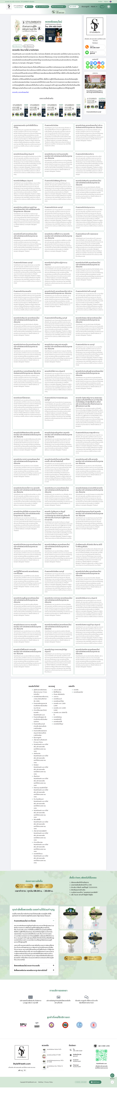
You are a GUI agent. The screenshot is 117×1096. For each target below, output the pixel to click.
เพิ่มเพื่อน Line (93, 52)
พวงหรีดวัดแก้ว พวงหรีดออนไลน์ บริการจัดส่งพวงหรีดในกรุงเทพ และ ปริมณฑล (58, 292)
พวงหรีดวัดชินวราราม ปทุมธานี (86, 598)
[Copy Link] (102, 67)
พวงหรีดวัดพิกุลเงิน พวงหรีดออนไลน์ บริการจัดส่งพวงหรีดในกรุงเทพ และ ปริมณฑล (88, 182)
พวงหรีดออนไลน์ (18, 7)
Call (57, 11)
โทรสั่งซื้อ (22, 885)
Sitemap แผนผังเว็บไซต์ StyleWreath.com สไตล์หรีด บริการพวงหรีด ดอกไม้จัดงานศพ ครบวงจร (41, 792)
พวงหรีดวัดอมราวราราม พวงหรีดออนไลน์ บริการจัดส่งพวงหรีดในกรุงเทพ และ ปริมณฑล (27, 626)
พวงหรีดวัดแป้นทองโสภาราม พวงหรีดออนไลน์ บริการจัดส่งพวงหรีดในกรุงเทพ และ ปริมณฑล (27, 490)
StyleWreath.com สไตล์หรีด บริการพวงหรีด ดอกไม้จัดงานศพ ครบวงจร (41, 747)
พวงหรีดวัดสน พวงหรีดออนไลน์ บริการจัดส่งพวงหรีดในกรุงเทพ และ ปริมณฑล (89, 126)
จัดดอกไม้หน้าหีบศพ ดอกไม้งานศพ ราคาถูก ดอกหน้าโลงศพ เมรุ (95, 91)
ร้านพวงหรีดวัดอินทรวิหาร (85, 154)
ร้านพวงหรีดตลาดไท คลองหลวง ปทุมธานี (87, 235)
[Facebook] (91, 63)
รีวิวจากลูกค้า (85, 7)
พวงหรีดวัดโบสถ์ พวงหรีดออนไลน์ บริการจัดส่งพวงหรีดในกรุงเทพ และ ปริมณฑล (26, 236)
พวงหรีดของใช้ (58, 722)
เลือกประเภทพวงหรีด (57, 7)
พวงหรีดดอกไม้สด (59, 701)
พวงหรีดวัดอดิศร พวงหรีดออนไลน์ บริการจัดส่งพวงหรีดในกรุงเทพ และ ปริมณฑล (88, 651)
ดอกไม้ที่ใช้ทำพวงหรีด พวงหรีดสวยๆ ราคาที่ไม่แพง (26, 572)
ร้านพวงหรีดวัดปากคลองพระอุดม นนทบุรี (56, 398)
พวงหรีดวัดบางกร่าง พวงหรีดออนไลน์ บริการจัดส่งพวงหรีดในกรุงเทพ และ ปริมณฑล (27, 461)
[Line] (87, 63)
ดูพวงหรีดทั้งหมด (43, 7)
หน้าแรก (30, 7)
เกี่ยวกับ (93, 7)
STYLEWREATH (18, 6)
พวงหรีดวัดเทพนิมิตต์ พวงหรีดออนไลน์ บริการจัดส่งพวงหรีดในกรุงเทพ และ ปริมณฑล (58, 626)
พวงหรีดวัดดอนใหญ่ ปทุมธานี (24, 154)
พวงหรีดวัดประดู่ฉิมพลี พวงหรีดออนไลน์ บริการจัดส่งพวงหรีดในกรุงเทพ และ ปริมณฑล (89, 373)
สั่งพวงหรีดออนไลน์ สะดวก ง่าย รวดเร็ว (27, 965)
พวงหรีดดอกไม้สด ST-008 (54, 1055)
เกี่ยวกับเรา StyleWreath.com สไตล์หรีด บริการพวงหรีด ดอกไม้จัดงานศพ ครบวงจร (41, 780)
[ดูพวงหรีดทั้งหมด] (37, 7)
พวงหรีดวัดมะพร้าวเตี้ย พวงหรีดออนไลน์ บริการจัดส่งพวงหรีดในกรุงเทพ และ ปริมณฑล (89, 461)
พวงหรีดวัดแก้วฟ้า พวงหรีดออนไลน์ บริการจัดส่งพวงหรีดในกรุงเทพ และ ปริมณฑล (88, 264)
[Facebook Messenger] (95, 63)
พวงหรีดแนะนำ (58, 699)
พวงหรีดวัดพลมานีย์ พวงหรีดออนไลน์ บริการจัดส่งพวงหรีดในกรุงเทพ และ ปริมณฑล (88, 320)
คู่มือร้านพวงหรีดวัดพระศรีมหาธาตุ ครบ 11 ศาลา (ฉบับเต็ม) (40, 692)
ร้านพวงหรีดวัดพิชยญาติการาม (55, 180)
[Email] (91, 67)
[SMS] (95, 67)
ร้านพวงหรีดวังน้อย (51, 125)
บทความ (56, 697)
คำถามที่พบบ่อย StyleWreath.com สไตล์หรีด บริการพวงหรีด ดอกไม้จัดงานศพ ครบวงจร (41, 846)
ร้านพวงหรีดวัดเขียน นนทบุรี (54, 571)
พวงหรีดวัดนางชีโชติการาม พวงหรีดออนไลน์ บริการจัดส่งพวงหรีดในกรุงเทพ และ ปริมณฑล (58, 236)
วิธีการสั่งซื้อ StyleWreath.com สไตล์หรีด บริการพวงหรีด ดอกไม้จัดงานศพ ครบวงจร (41, 824)
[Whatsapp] (87, 67)
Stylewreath (77, 1061)
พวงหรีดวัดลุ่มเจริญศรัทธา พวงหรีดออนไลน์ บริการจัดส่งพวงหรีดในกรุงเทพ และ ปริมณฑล (58, 434)
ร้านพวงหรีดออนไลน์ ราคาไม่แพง (25, 921)
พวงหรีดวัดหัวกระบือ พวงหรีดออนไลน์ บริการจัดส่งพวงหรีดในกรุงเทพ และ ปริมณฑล (27, 346)
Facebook (75, 1060)
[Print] (99, 67)
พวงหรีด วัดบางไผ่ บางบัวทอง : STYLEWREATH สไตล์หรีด (19, 2)
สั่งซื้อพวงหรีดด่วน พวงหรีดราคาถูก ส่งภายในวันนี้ (30, 970)
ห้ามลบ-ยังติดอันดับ (59, 694)
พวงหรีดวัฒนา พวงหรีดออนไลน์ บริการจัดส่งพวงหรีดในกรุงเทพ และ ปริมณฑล (27, 372)
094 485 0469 (60, 12)
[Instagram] (99, 63)
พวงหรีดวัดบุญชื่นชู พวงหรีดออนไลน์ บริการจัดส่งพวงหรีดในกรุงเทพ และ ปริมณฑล (26, 600)
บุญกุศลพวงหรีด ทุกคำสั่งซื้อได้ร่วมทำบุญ (26, 126)
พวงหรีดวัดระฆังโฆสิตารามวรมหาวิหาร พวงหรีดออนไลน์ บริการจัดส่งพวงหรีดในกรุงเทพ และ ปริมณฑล (27, 513)
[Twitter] (102, 63)
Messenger (76, 1065)
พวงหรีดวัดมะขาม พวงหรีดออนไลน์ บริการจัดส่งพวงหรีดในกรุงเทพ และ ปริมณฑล (57, 490)
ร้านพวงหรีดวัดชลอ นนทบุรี (23, 262)
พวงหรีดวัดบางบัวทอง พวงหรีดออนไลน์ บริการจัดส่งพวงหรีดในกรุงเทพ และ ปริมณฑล (58, 600)
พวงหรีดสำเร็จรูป (58, 724)
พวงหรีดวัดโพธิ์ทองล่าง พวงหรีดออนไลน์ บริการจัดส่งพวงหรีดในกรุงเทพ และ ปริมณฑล (27, 651)
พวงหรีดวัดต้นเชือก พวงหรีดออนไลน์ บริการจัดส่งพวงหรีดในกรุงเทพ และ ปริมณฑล (88, 573)
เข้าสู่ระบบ (106, 1)
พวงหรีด (15, 92)
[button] (34, 921)
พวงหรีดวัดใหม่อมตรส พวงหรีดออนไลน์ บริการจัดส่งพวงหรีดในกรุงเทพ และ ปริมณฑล (27, 546)
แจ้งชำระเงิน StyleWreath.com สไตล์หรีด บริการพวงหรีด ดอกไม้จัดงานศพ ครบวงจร (41, 758)
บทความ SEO (57, 690)
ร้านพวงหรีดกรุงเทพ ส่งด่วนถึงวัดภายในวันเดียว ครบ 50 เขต (40, 705)
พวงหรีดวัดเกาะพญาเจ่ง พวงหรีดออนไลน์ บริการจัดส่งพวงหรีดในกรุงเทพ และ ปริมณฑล (58, 346)
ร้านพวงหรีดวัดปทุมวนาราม (85, 207)
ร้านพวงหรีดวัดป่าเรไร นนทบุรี (86, 291)
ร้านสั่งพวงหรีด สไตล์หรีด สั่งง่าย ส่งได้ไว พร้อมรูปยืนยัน (89, 545)
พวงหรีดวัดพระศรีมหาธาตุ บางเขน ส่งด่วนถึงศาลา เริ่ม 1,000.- (41, 699)
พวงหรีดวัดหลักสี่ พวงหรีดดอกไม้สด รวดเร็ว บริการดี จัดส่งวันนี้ (57, 460)
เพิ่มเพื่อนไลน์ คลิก (77, 1054)
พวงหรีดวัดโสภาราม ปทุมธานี (55, 371)
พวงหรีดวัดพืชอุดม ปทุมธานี (23, 180)
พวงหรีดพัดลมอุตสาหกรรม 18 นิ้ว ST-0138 (55, 1061)
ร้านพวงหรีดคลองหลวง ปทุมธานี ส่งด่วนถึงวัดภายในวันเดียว (40, 733)
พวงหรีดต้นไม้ (57, 719)
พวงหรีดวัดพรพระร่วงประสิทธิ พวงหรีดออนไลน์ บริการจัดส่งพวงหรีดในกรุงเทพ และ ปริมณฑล (89, 490)
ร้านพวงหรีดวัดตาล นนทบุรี (85, 344)
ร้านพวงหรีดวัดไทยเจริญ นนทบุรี (56, 318)
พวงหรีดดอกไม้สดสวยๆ (22, 397)
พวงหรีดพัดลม (58, 717)
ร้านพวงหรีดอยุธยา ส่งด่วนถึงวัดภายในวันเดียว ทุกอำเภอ (40, 719)
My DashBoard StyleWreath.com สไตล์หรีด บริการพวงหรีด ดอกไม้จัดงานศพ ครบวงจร (41, 803)
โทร (74, 1049)
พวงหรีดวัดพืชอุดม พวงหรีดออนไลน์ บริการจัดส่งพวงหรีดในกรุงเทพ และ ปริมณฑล (57, 546)
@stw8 (92, 53)
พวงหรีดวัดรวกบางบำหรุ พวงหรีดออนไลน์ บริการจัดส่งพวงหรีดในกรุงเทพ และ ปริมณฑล (58, 156)
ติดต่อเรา (100, 1)
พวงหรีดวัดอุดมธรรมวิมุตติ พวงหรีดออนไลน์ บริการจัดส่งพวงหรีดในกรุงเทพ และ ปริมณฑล (89, 513)
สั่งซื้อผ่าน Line (44, 885)
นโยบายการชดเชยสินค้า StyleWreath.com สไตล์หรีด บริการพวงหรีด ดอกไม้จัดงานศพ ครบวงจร (41, 835)
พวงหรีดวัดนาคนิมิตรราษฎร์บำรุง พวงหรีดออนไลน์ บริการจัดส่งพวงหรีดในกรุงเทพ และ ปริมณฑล (27, 209)
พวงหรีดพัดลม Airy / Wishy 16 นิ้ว (55, 1066)
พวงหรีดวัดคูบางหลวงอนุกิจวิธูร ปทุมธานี (56, 650)
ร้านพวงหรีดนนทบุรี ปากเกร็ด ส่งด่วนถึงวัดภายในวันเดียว (40, 726)
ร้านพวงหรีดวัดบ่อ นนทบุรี (54, 207)
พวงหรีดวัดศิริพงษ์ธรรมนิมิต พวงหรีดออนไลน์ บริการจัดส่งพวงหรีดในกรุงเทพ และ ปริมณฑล (27, 434)
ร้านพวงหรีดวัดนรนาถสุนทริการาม (87, 432)
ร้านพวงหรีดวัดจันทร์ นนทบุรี (94, 112)
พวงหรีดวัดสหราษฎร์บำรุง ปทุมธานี (88, 624)
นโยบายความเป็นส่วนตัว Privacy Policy (40, 741)
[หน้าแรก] (26, 7)
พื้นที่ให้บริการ (57, 692)
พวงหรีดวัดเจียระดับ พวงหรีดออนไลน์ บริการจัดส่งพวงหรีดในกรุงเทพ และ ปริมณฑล (26, 320)
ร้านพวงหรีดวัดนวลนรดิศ (22, 291)
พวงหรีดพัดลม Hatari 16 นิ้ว (54, 1049)
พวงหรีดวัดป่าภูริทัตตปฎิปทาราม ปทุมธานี (56, 263)
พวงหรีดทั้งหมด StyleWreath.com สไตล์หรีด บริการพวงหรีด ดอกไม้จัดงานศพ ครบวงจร (41, 858)
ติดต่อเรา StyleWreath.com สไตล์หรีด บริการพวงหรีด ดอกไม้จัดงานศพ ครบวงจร (41, 769)
